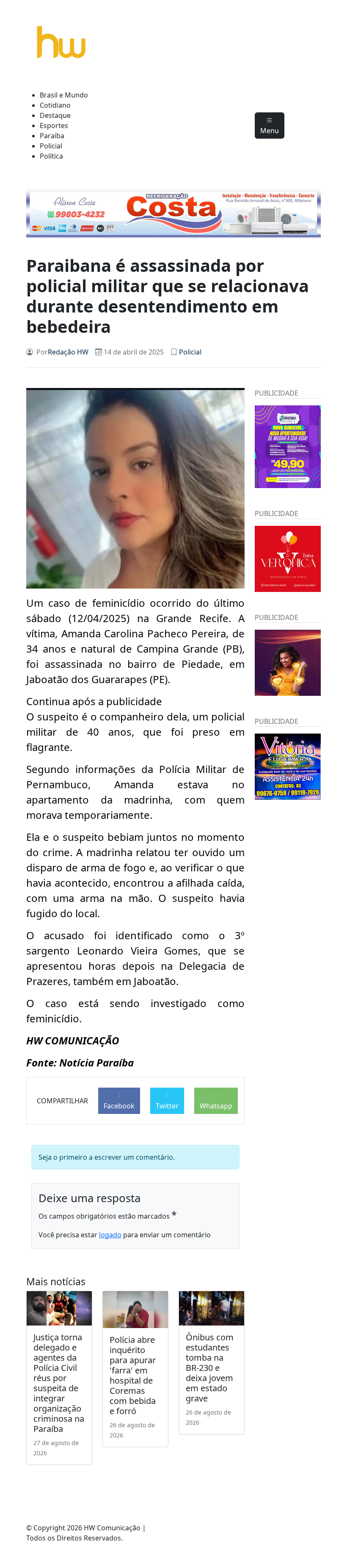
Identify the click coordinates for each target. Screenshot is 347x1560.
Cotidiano (55, 105)
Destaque (55, 115)
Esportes (54, 125)
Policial (51, 146)
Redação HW (68, 352)
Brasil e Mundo (64, 95)
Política (51, 156)
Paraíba (52, 135)
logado (110, 1234)
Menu (269, 130)
